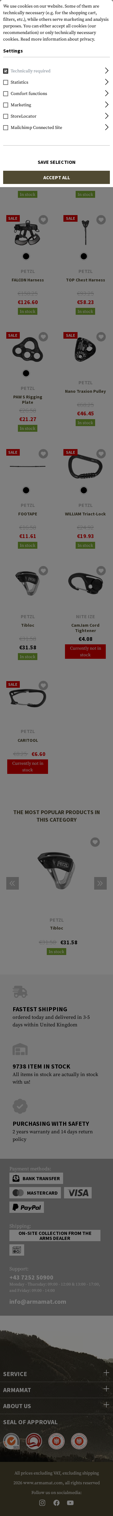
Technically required (31, 71)
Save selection (57, 162)
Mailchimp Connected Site (36, 127)
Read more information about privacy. (57, 39)
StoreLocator (23, 116)
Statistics (19, 82)
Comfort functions (29, 94)
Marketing (21, 105)
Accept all (56, 177)
